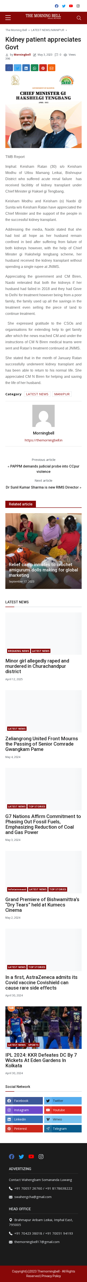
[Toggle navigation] (79, 17)
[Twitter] (22, 1156)
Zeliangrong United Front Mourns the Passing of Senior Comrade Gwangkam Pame (41, 744)
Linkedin (20, 1119)
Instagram (21, 1110)
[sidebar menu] (8, 17)
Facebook (21, 1101)
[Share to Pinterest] (43, 67)
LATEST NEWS (40, 30)
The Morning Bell (16, 30)
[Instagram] (41, 1156)
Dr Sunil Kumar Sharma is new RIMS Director (42, 487)
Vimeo (57, 1119)
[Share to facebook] (9, 67)
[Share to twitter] (17, 67)
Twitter (58, 1101)
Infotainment (17, 889)
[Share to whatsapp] (34, 67)
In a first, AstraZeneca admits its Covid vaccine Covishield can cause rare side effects (41, 982)
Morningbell (22, 55)
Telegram (60, 1128)
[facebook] (11, 1156)
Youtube (59, 1110)
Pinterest (20, 1128)
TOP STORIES (36, 806)
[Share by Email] (51, 67)
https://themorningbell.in (43, 440)
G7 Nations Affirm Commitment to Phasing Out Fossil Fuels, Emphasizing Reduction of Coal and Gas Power (43, 824)
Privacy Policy (51, 1276)
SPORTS (33, 1044)
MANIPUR (57, 30)
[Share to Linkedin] (26, 67)
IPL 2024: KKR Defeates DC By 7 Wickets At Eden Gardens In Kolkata (41, 1060)
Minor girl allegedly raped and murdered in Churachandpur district (37, 666)
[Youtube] (32, 1156)
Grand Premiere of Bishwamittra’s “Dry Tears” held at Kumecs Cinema (42, 905)
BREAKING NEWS (18, 651)
